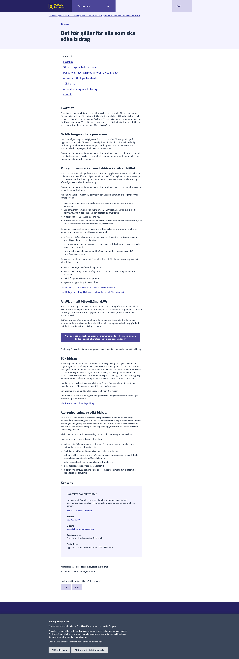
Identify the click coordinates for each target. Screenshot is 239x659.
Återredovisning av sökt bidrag (80, 89)
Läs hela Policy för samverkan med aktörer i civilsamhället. (88, 287)
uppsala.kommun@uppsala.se (80, 528)
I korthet (68, 61)
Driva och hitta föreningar (91, 15)
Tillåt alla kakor (59, 650)
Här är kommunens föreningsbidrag (77, 403)
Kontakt (68, 94)
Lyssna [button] (66, 24)
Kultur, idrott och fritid (69, 15)
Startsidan (53, 15)
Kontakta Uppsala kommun (79, 510)
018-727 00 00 (73, 519)
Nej (77, 587)
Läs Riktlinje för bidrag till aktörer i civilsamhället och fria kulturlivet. (92, 292)
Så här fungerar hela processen (80, 67)
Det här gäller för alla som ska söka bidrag (122, 15)
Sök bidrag (69, 83)
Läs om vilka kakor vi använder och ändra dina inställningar (76, 641)
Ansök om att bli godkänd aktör (80, 78)
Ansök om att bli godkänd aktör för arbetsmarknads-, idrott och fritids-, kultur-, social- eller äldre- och (100, 337)
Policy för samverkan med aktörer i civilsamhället (90, 72)
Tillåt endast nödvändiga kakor (89, 650)
